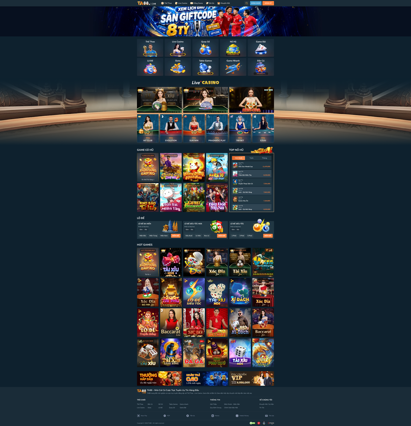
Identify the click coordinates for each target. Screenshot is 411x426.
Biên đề (175, 236)
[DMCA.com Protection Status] (252, 423)
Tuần (251, 158)
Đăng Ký (268, 3)
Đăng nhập (255, 3)
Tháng (264, 158)
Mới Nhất (238, 158)
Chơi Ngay (148, 128)
